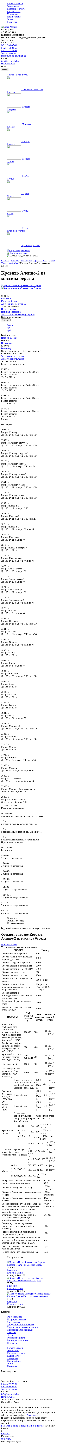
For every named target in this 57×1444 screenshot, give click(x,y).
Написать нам (8, 63)
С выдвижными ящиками (20, 1330)
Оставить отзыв (9, 944)
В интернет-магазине (17, 1340)
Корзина (5, 1433)
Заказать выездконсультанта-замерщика (13, 54)
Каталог (15, 260)
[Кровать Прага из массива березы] (31, 1278)
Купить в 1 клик (9, 301)
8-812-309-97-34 (9, 45)
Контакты (12, 22)
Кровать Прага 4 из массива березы (24, 1265)
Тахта (10, 1335)
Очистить (6, 1439)
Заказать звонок (9, 50)
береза (10, 325)
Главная (5, 260)
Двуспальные (13, 1322)
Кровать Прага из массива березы (24, 1280)
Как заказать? (13, 11)
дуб (9, 330)
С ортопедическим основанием (22, 1327)
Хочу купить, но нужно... (13, 304)
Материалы (12, 14)
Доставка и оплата (16, 9)
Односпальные (14, 1316)
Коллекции (26, 260)
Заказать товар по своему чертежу (18, 314)
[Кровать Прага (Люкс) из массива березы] (31, 1293)
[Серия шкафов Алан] (18, 250)
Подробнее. (32, 1415)
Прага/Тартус (40, 260)
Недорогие (12, 1343)
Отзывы (11, 19)
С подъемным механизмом (20, 1324)
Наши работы (14, 16)
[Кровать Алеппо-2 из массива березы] (21, 285)
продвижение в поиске (32, 1425)
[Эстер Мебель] (9, 27)
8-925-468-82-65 (9, 48)
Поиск (4, 66)
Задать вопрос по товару (13, 356)
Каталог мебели (15, 3)
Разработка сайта (9, 1425)
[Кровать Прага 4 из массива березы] (31, 1262)
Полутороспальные (16, 1319)
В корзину (6, 298)
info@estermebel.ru (10, 61)
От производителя (16, 1337)
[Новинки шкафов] (17, 253)
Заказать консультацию (12, 359)
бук (8, 327)
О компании (13, 6)
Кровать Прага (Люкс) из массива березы (27, 1296)
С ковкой (11, 1332)
